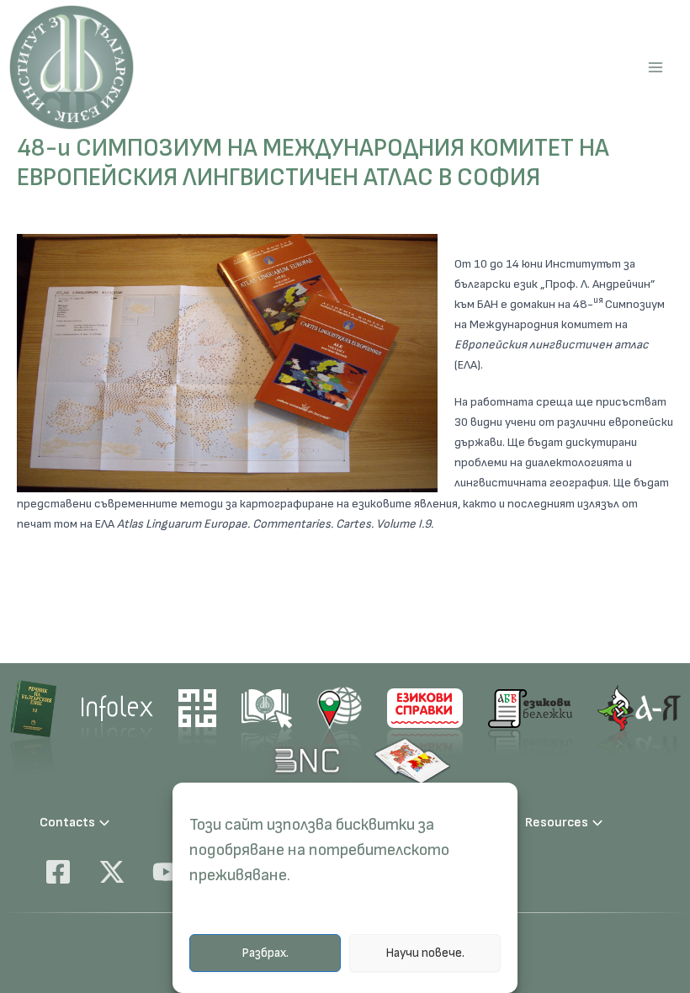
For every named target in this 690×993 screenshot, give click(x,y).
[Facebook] (58, 871)
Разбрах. (265, 953)
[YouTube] (165, 871)
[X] (111, 871)
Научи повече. (424, 953)
